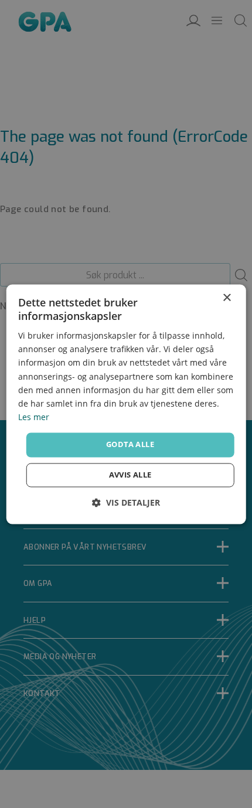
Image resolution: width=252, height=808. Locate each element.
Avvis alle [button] (130, 474)
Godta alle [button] (130, 444)
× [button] (226, 298)
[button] (126, 502)
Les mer (33, 416)
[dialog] (126, 404)
